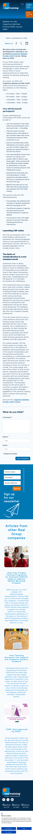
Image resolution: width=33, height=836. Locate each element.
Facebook (3, 798)
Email (6, 445)
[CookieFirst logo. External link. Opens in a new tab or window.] (2, 814)
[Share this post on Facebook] (16, 43)
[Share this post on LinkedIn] (26, 43)
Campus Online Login (29, 6)
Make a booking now (29, 14)
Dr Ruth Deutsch (22, 187)
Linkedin (12, 798)
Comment (8, 417)
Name (6, 437)
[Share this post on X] (21, 43)
